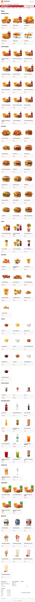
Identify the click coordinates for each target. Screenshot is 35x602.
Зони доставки (9, 4)
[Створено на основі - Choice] (20, 600)
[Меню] (33, 2)
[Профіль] (31, 2)
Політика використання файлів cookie (16, 598)
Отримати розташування (26, 592)
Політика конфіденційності (30, 598)
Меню (5, 4)
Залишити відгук (16, 4)
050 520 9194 (3, 586)
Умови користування (24, 598)
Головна (2, 4)
